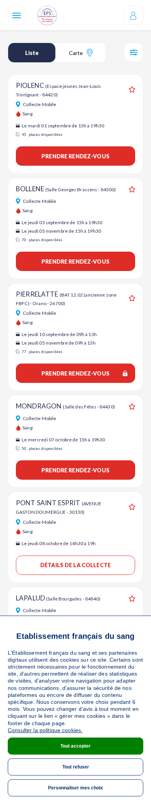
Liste (32, 53)
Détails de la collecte (75, 565)
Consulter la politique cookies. (45, 730)
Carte (76, 53)
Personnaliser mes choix (75, 788)
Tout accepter (75, 746)
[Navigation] (17, 15)
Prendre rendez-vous (75, 156)
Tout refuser (75, 767)
